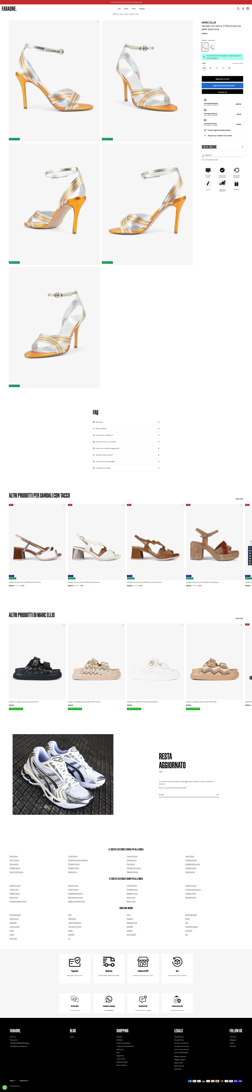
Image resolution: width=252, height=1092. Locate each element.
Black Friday (178, 1063)
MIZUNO (71, 935)
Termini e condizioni (181, 1043)
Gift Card (120, 1040)
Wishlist (119, 1037)
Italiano (12, 1081)
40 (229, 68)
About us (13, 1037)
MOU (128, 915)
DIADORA (13, 923)
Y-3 (69, 938)
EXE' (187, 923)
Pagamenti (120, 1056)
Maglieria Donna (132, 872)
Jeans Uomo (131, 897)
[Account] (243, 8)
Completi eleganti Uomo (18, 901)
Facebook (233, 1037)
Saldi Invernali (179, 1066)
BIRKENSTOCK (132, 923)
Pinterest (233, 1046)
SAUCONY (13, 938)
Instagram (233, 1040)
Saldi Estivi (178, 1069)
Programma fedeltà (123, 1043)
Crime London (14, 927)
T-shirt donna (72, 856)
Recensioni (14, 1040)
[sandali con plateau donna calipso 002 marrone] (96, 661)
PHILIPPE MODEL (191, 927)
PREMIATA (72, 919)
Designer (142, 9)
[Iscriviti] (217, 794)
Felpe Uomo (14, 897)
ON (186, 935)
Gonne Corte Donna (16, 872)
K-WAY (12, 935)
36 (204, 68)
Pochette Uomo (132, 889)
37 (210, 68)
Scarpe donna (190, 872)
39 (223, 68)
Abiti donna (14, 856)
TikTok (232, 1043)
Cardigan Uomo (190, 893)
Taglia (222, 63)
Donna (126, 9)
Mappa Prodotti (179, 1060)
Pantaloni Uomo (190, 886)
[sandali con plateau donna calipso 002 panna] (155, 661)
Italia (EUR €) (23, 1081)
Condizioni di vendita (181, 1046)
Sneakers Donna (191, 860)
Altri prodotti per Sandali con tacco (39, 495)
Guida (72, 1037)
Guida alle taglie (237, 63)
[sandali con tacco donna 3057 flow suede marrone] (155, 542)
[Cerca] (238, 8)
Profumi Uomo (73, 889)
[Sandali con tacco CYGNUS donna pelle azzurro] (212, 47)
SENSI (187, 919)
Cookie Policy (179, 1037)
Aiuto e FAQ (121, 1059)
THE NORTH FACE (74, 927)
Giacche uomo (73, 886)
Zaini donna (131, 864)
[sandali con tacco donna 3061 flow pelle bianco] (37, 542)
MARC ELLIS (209, 22)
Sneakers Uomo (15, 886)
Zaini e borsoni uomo (75, 897)
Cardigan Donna (190, 868)
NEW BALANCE (15, 915)
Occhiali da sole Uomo (193, 889)
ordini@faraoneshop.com (18, 1046)
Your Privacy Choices (181, 1049)
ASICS (12, 931)
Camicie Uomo (132, 886)
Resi (118, 1053)
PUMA (70, 931)
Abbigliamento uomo (192, 864)
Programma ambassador (125, 1046)
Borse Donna (14, 864)
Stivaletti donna (73, 868)
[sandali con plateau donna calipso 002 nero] (37, 661)
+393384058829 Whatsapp (19, 1043)
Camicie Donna (132, 856)
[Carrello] (248, 8)
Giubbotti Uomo (190, 897)
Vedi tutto (239, 499)
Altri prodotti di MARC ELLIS (32, 615)
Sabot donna (72, 872)
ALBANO (130, 919)
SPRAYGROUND (191, 915)
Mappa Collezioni (180, 1056)
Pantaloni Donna (74, 864)
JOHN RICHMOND (74, 923)
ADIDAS (129, 931)
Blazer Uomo (131, 901)
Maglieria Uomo (132, 893)
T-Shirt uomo (14, 889)
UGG (69, 915)
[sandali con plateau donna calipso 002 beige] (214, 661)
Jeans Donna (189, 856)
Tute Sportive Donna (134, 868)
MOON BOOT (131, 935)
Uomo (134, 9)
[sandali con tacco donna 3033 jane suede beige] (214, 542)
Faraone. (17, 1086)
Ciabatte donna (15, 868)
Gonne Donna (14, 860)
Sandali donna (131, 860)
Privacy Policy (179, 1040)
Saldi (119, 9)
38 (217, 68)
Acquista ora (222, 92)
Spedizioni (120, 1049)
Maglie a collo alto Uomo (76, 901)
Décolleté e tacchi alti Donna (78, 860)
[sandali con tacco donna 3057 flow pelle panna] (96, 542)
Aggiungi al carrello (222, 79)
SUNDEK (130, 927)
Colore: (208, 40)
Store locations (122, 1065)
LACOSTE (188, 931)
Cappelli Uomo (15, 893)
